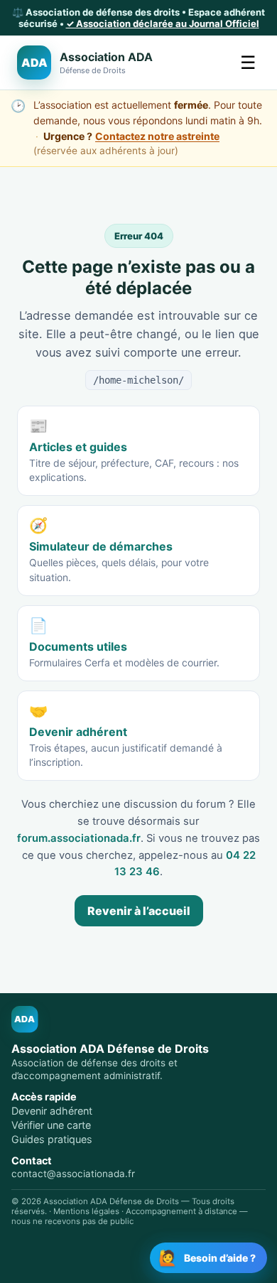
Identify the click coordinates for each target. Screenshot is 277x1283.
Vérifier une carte (51, 1125)
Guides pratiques (51, 1139)
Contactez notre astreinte (157, 136)
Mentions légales (86, 1211)
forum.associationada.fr (79, 838)
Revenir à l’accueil (138, 911)
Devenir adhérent (51, 1111)
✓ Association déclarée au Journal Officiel (162, 23)
